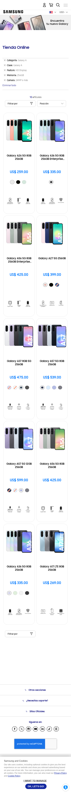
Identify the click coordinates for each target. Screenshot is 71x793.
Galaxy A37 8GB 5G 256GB (19, 363)
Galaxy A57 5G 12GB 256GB (19, 466)
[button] (55, 12)
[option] (12, 182)
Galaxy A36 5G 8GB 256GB (19, 568)
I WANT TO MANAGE (35, 780)
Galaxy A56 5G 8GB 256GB (52, 466)
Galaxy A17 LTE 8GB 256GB (52, 568)
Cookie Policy (14, 776)
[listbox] (19, 182)
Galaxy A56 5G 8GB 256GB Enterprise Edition (19, 260)
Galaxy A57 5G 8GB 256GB (52, 363)
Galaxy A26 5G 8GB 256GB (19, 157)
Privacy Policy (60, 773)
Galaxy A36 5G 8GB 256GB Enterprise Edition (52, 157)
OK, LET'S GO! (36, 786)
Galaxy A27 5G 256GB (52, 258)
